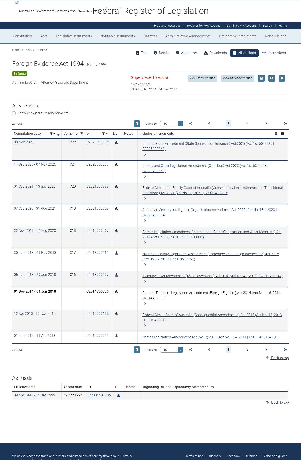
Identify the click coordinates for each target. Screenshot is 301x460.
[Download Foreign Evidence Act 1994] (116, 143)
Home (16, 50)
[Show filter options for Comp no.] (83, 133)
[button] (190, 123)
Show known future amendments (43, 113)
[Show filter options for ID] (104, 133)
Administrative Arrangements (188, 36)
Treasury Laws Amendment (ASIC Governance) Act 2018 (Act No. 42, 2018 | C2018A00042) (212, 276)
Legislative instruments (74, 36)
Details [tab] (164, 53)
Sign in (241, 25)
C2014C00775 (97, 291)
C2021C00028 (97, 208)
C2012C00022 (97, 336)
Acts (44, 36)
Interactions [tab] (277, 53)
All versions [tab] (247, 53)
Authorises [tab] (189, 53)
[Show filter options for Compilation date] (52, 133)
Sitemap (251, 456)
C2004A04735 (100, 395)
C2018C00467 (97, 230)
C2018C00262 (97, 253)
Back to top (279, 358)
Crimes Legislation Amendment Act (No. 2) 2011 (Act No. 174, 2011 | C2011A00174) (207, 337)
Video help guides (275, 456)
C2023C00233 (97, 164)
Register (203, 25)
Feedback (233, 456)
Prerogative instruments (237, 36)
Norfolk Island (275, 36)
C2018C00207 (97, 275)
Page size (150, 123)
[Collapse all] (282, 133)
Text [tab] (144, 53)
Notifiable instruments (117, 36)
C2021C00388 (97, 186)
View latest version (202, 78)
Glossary (215, 456)
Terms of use (194, 456)
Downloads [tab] (218, 53)
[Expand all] (276, 133)
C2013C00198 (97, 313)
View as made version (237, 78)
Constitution (22, 36)
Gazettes (150, 36)
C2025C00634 (97, 142)
